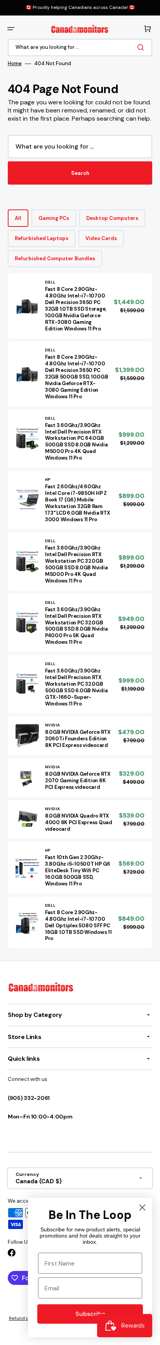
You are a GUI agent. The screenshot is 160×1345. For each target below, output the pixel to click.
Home (15, 64)
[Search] (142, 47)
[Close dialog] (142, 1207)
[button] (10, 28)
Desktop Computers (112, 218)
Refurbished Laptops (41, 238)
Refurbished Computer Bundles (55, 258)
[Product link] (80, 305)
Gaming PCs (53, 218)
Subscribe (90, 1314)
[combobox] (80, 47)
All (18, 218)
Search (80, 173)
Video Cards (101, 238)
